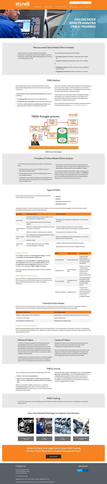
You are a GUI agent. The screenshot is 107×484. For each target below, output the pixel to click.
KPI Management (61, 6)
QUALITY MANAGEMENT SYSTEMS (81, 439)
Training (37, 6)
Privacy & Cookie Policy (36, 482)
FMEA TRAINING (44, 439)
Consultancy (48, 6)
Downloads (73, 6)
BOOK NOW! (53, 456)
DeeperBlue (52, 482)
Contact (88, 6)
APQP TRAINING (62, 439)
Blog (81, 6)
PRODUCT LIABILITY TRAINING (26, 439)
